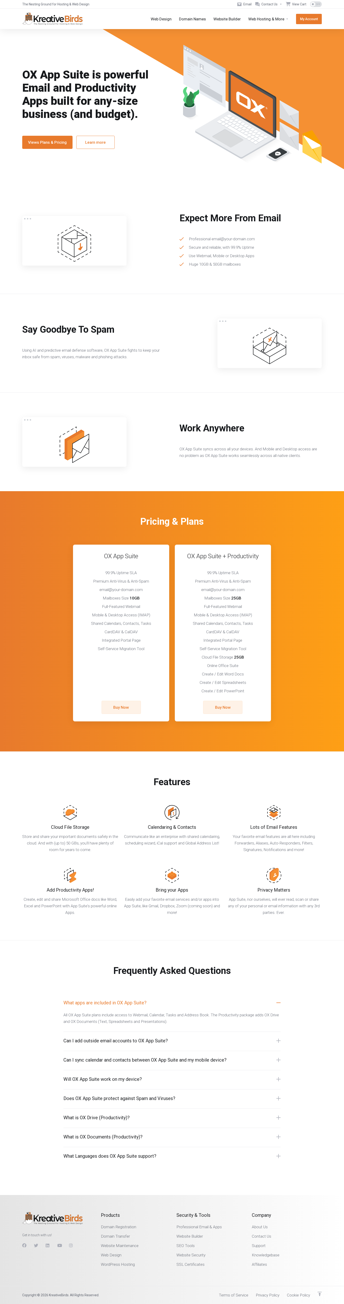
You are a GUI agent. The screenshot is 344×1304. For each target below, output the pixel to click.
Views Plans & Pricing (47, 142)
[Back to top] (320, 1294)
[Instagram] (71, 1246)
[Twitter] (36, 1246)
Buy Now (121, 707)
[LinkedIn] (48, 1246)
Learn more (95, 142)
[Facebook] (24, 1246)
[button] (172, 1003)
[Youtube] (59, 1246)
